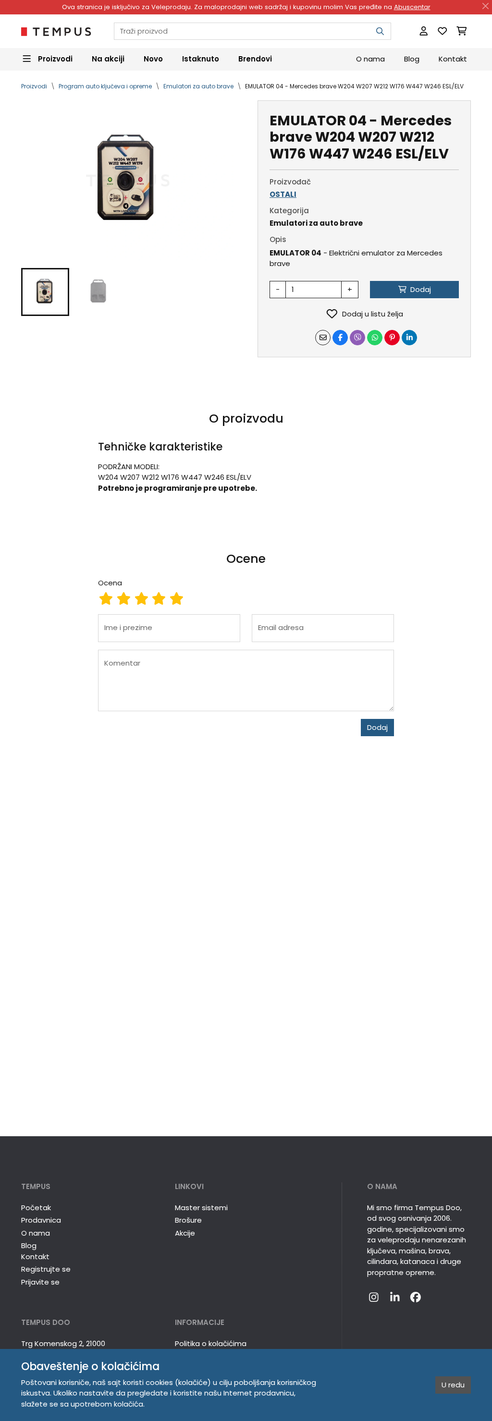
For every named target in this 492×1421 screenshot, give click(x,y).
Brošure (188, 1220)
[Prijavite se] (423, 31)
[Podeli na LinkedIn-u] (409, 337)
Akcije (185, 1233)
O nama (370, 59)
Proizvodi (34, 86)
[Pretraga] (380, 31)
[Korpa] (461, 31)
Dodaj (377, 727)
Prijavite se (40, 1282)
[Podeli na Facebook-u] (340, 337)
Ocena (110, 583)
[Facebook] (415, 1297)
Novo (153, 59)
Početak (36, 1207)
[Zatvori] (486, 6)
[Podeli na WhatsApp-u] (374, 337)
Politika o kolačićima (210, 1343)
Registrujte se (46, 1269)
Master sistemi (201, 1207)
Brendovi (255, 59)
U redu (453, 1385)
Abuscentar (412, 7)
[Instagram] (374, 1297)
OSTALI (283, 194)
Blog (411, 59)
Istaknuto (200, 59)
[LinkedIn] (395, 1297)
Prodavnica (41, 1220)
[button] (45, 292)
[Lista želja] (442, 31)
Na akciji (108, 59)
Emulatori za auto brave (198, 86)
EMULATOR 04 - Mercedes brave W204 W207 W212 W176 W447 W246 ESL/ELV (354, 86)
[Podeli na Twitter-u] (357, 337)
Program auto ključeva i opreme (105, 86)
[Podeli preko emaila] (323, 337)
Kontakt (453, 59)
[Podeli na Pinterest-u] (392, 337)
